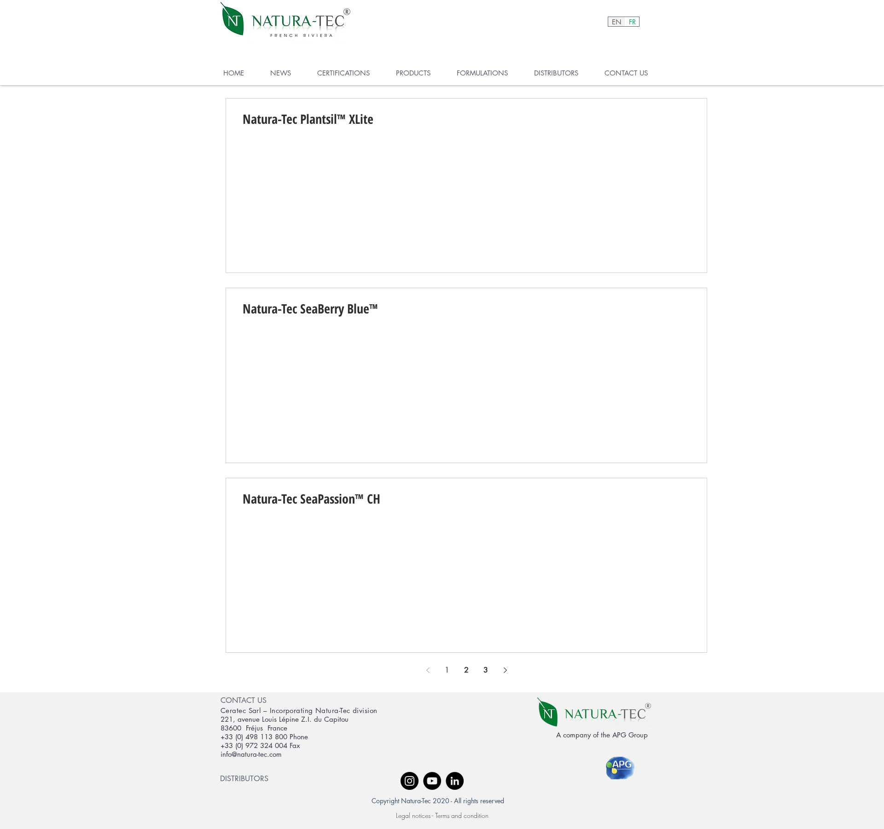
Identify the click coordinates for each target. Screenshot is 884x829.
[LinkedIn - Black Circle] (455, 781)
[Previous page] (427, 670)
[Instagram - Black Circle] (410, 781)
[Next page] (505, 670)
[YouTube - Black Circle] (432, 781)
